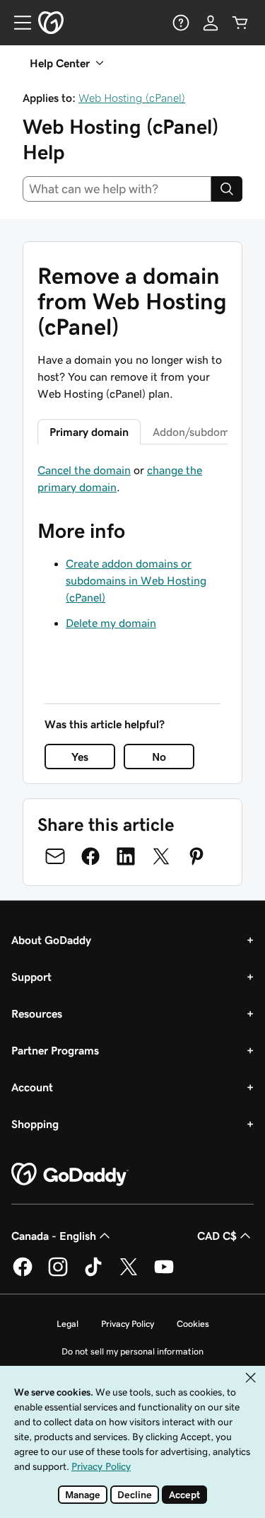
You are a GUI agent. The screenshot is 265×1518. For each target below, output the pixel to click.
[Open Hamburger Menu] (17, 22)
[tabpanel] (132, 478)
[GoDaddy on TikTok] (93, 1274)
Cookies (193, 1323)
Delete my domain (111, 622)
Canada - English (53, 1235)
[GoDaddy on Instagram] (58, 1274)
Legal (67, 1323)
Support (31, 976)
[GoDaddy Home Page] (70, 1175)
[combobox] (117, 189)
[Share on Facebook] (90, 856)
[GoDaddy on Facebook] (22, 1274)
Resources (36, 1013)
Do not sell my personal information (132, 1351)
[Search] (226, 189)
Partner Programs (55, 1050)
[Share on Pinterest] (196, 856)
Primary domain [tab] (89, 431)
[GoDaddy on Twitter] (128, 1274)
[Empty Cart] (240, 23)
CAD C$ (217, 1235)
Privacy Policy (127, 1323)
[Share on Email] (55, 856)
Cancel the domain (84, 470)
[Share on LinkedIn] (125, 856)
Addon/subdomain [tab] (199, 431)
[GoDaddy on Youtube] (164, 1274)
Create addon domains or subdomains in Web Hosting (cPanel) (136, 580)
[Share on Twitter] (161, 856)
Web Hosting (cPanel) (131, 97)
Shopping (35, 1123)
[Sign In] (210, 22)
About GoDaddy (51, 939)
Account (32, 1087)
